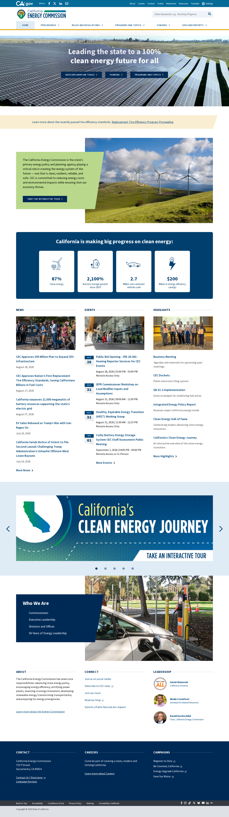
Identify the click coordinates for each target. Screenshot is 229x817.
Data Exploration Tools (80, 74)
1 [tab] (96, 569)
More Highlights (163, 456)
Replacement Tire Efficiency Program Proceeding (142, 122)
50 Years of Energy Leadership (48, 633)
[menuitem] (25, 25)
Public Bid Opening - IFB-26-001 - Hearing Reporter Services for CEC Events (118, 361)
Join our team (93, 693)
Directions (37, 777)
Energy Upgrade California (168, 771)
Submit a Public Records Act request (105, 707)
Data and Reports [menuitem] (197, 25)
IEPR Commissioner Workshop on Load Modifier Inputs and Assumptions (117, 388)
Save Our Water (162, 776)
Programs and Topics (148, 74)
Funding (115, 74)
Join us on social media (98, 679)
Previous (8, 528)
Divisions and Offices (41, 626)
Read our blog (93, 700)
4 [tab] (123, 569)
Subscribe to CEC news (97, 686)
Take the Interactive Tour (43, 199)
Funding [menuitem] (166, 25)
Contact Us (22, 777)
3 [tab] (114, 569)
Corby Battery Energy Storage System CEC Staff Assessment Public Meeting (120, 439)
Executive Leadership (42, 619)
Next (221, 528)
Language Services (26, 781)
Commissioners (38, 613)
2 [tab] (105, 569)
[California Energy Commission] (46, 13)
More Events (104, 463)
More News (23, 470)
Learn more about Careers (99, 773)
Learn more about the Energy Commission (40, 711)
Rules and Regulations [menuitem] (90, 25)
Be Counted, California (166, 766)
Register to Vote (162, 761)
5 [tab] (132, 569)
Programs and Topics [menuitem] (133, 25)
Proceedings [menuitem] (53, 25)
